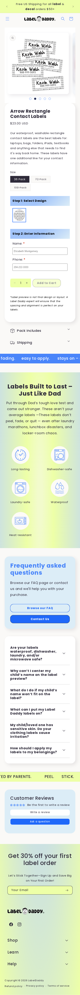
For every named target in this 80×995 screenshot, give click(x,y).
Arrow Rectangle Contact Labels (19, 215)
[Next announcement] (73, 6)
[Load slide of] (30, 98)
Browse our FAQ (40, 608)
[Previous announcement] (7, 6)
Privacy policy (35, 985)
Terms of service (59, 985)
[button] (7, 19)
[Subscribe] (66, 890)
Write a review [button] (40, 812)
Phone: (18, 259)
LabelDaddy (36, 980)
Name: (18, 243)
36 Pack (19, 179)
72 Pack (42, 180)
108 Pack (22, 188)
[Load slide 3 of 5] (40, 98)
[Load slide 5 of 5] (49, 98)
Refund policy (14, 986)
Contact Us (40, 619)
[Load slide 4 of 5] (44, 98)
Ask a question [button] (40, 821)
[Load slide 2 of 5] (35, 98)
